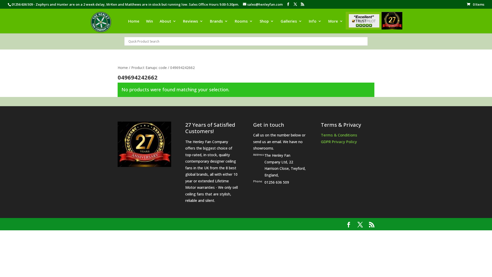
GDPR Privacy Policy (339, 141)
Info (312, 21)
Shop (264, 21)
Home (133, 21)
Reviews (190, 21)
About (165, 21)
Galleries (289, 21)
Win (149, 21)
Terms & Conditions (339, 134)
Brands (216, 21)
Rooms (241, 21)
